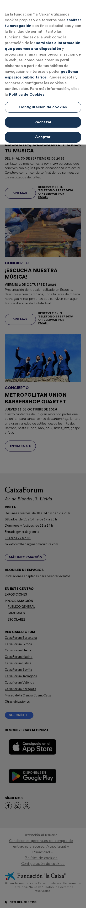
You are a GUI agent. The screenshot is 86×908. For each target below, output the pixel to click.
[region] (43, 72)
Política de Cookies (26, 94)
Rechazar (43, 122)
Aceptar (43, 137)
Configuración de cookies (43, 107)
